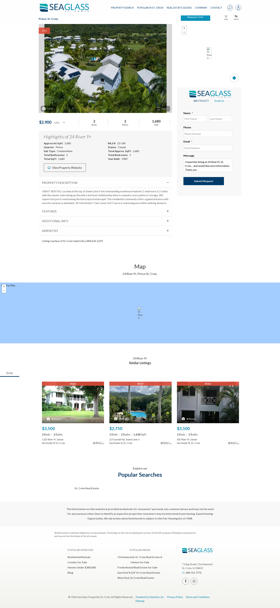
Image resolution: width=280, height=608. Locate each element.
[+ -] (209, 53)
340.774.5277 (201, 100)
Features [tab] (49, 211)
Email (187, 141)
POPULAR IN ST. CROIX (150, 7)
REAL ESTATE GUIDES (179, 7)
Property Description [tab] (59, 182)
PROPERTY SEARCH (122, 7)
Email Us (219, 100)
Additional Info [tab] (55, 221)
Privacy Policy (175, 596)
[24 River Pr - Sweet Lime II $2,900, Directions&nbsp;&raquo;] (209, 53)
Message (188, 155)
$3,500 (48, 428)
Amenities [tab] (50, 231)
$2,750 (115, 428)
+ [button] (184, 28)
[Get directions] (234, 78)
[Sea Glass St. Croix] (67, 5)
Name (188, 113)
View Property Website (67, 167)
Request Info (195, 16)
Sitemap (140, 600)
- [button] (184, 32)
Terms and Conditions (198, 596)
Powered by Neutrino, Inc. (150, 596)
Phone (187, 127)
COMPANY (201, 7)
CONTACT (216, 7)
